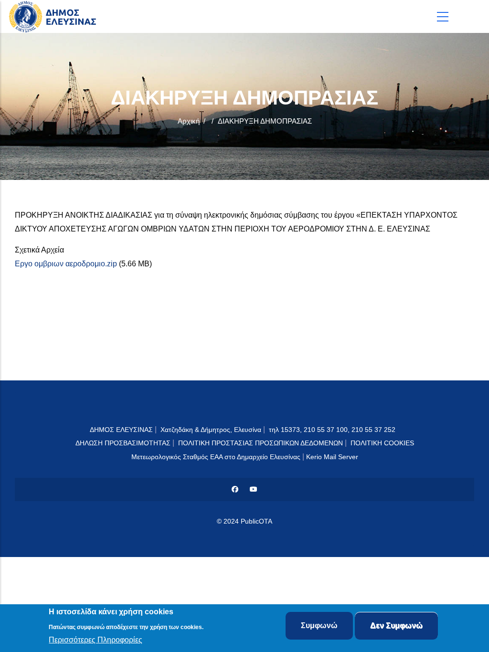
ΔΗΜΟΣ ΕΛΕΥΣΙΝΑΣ (121, 429)
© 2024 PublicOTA (244, 521)
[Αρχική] (55, 16)
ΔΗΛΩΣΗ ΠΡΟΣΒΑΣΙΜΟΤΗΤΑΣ (122, 443)
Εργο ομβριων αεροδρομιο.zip (66, 264)
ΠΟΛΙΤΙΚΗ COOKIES (382, 443)
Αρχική (189, 121)
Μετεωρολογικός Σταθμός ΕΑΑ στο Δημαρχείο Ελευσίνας (215, 457)
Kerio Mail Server (332, 457)
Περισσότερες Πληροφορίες (95, 640)
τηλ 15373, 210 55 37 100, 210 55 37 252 (333, 429)
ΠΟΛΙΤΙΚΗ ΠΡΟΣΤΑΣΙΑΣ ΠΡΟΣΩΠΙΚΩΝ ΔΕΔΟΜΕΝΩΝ (260, 443)
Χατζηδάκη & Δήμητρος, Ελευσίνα (210, 429)
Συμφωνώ (319, 625)
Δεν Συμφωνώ (396, 625)
